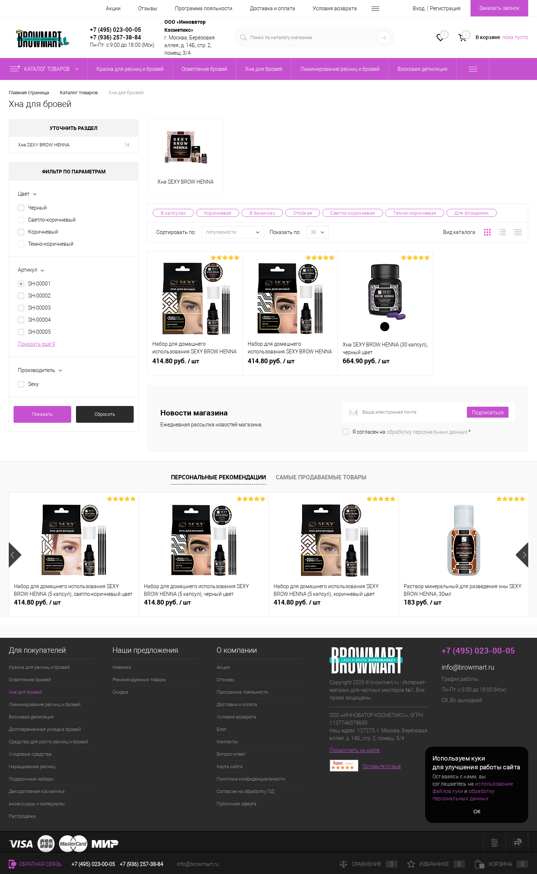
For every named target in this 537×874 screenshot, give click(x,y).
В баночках (262, 213)
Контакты (227, 741)
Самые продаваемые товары (321, 477)
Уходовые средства (30, 754)
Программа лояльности (203, 8)
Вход (418, 8)
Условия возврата (335, 8)
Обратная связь (40, 864)
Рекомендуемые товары (139, 679)
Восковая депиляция (31, 717)
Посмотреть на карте (355, 750)
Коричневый (43, 232)
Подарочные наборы (31, 779)
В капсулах (173, 213)
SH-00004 (39, 320)
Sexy (33, 384)
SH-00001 (39, 284)
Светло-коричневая (352, 213)
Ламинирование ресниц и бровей (44, 704)
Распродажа (22, 816)
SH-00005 (39, 332)
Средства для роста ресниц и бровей (48, 741)
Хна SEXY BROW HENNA (43, 144)
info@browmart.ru (468, 667)
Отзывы (147, 8)
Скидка (120, 692)
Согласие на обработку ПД (245, 791)
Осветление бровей (30, 679)
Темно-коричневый (50, 244)
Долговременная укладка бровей (45, 729)
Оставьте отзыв (382, 766)
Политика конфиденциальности (251, 779)
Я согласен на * (412, 432)
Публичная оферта (236, 803)
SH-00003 (39, 308)
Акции (113, 8)
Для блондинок (471, 213)
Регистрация (445, 8)
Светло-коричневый (52, 220)
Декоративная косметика (37, 791)
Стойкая (302, 213)
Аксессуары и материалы (37, 803)
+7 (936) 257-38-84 (141, 864)
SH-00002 (39, 296)
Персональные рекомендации (218, 477)
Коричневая (218, 213)
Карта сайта (230, 766)
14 (126, 144)
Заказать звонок (499, 8)
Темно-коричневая (414, 213)
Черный (37, 208)
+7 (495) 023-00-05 (115, 30)
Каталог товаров (47, 69)
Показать (42, 414)
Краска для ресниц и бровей (39, 667)
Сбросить (105, 414)
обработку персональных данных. (427, 432)
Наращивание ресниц (32, 766)
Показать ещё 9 (36, 344)
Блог (221, 729)
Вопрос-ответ (231, 754)
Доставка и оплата (272, 8)
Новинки (122, 667)
